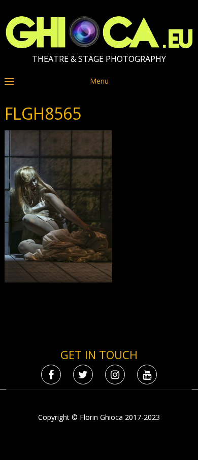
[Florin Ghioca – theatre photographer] (99, 46)
